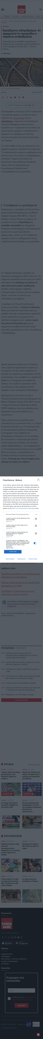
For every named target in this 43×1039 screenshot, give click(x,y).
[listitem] (21, 514)
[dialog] (21, 519)
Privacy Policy (32, 559)
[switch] (35, 519)
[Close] (39, 480)
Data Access (21, 559)
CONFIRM (12, 551)
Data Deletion (10, 559)
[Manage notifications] (38, 1034)
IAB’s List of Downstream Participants (24, 508)
